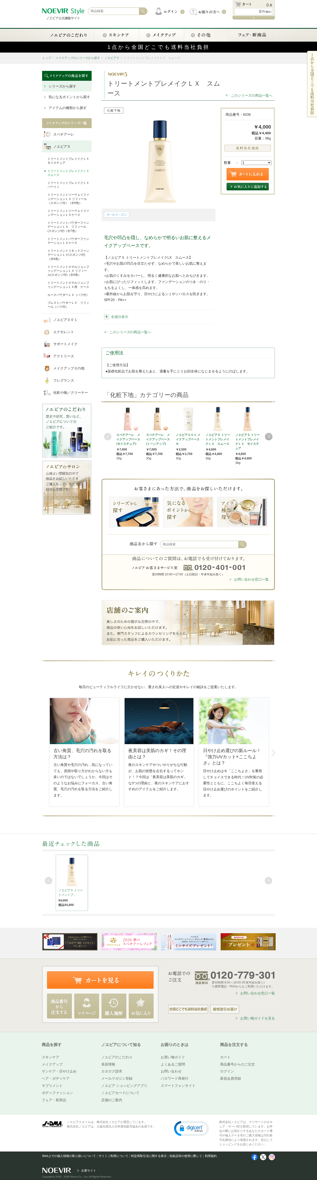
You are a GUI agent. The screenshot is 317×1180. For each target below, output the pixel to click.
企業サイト (88, 1170)
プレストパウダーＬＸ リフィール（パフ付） (68, 305)
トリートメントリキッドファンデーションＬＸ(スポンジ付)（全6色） (68, 254)
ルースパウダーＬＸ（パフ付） (68, 295)
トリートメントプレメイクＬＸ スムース (68, 173)
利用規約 (211, 1156)
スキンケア (50, 1057)
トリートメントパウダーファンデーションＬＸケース (68, 241)
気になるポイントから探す (69, 97)
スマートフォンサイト (178, 1086)
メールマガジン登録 (116, 1078)
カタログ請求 (111, 1071)
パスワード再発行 (174, 1078)
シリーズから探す (62, 86)
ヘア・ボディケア (56, 1078)
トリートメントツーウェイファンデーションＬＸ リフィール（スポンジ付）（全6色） (68, 198)
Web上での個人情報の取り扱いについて (69, 1156)
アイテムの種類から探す (68, 108)
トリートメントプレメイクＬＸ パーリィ (68, 185)
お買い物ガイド (173, 1057)
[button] (191, 1128)
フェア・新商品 (54, 1100)
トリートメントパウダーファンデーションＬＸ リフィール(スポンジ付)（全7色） (68, 226)
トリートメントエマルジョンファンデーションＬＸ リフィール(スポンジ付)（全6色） (68, 271)
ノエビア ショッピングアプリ (124, 1086)
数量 (227, 163)
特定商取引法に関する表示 (149, 1156)
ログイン (227, 1071)
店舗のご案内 (111, 1100)
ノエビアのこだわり (116, 1057)
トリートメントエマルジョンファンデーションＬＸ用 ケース (68, 284)
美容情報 (108, 1064)
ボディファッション (57, 1093)
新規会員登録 (230, 1078)
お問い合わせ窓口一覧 (251, 579)
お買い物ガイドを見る (257, 1018)
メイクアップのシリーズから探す (77, 58)
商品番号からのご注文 (237, 1064)
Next (269, 437)
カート (225, 1057)
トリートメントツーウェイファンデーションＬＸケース (68, 213)
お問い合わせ (171, 1071)
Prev (108, 437)
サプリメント (52, 1086)
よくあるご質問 (173, 1064)
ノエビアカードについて (120, 1093)
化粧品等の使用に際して (185, 1156)
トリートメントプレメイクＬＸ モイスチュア (68, 161)
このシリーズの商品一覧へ (251, 95)
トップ (46, 58)
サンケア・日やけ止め (59, 1071)
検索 (242, 544)
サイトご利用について (113, 1156)
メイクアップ (52, 1064)
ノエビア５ (112, 58)
